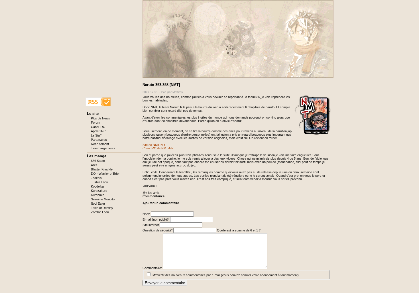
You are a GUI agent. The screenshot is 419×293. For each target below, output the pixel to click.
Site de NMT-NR (154, 144)
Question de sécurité (157, 230)
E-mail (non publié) (156, 219)
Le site (93, 113)
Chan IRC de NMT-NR (158, 148)
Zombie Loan (100, 212)
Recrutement (100, 144)
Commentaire (152, 268)
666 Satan (98, 160)
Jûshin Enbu (99, 182)
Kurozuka (97, 195)
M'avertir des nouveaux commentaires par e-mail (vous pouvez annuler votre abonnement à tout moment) (225, 275)
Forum (95, 122)
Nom (147, 214)
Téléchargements (103, 148)
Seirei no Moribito (103, 199)
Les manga (96, 156)
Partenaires (99, 139)
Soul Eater (98, 203)
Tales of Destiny (102, 207)
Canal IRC (98, 127)
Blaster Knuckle (102, 169)
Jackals (96, 178)
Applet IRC (98, 131)
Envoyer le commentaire (165, 283)
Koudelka (97, 186)
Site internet (151, 225)
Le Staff (96, 135)
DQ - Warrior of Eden (105, 173)
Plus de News (100, 118)
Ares (94, 165)
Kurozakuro (99, 190)
